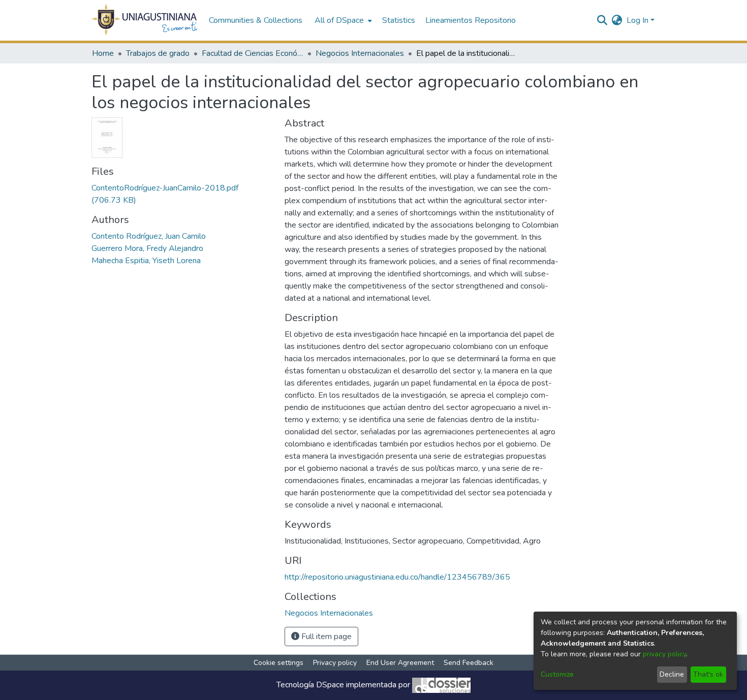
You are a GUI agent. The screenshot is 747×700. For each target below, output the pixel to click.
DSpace (330, 684)
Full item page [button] (325, 636)
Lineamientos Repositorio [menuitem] (470, 20)
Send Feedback (468, 662)
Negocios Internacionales (360, 53)
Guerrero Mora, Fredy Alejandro (147, 248)
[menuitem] (342, 20)
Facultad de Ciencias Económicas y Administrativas (252, 53)
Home (103, 53)
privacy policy (664, 654)
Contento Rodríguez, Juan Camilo (148, 236)
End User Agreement (400, 662)
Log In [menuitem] (637, 20)
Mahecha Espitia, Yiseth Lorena (146, 260)
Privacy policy (335, 662)
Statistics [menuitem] (398, 20)
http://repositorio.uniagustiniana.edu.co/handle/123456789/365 (397, 577)
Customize (557, 674)
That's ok (708, 674)
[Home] (145, 20)
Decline (672, 674)
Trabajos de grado (158, 53)
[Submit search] (602, 20)
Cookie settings (278, 662)
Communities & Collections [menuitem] (255, 20)
